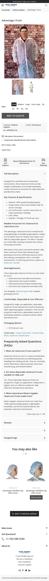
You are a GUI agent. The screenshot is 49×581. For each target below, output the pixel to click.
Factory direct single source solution (24, 2)
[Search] (46, 5)
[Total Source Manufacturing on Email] (19, 570)
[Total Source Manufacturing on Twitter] (26, 570)
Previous (6, 51)
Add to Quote (15, 115)
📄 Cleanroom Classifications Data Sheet (19, 140)
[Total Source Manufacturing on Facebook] (22, 570)
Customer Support (24, 565)
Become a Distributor (24, 559)
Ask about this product (14, 136)
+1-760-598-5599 (15, 538)
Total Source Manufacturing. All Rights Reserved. (18, 578)
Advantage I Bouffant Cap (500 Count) (13, 491)
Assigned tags (10, 437)
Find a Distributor (24, 562)
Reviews (8, 422)
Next (43, 51)
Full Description (11, 173)
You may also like (24, 449)
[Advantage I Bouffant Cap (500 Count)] (13, 471)
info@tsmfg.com (27, 556)
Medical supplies (19, 10)
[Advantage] (17, 87)
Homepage (6, 10)
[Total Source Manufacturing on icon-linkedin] (29, 570)
